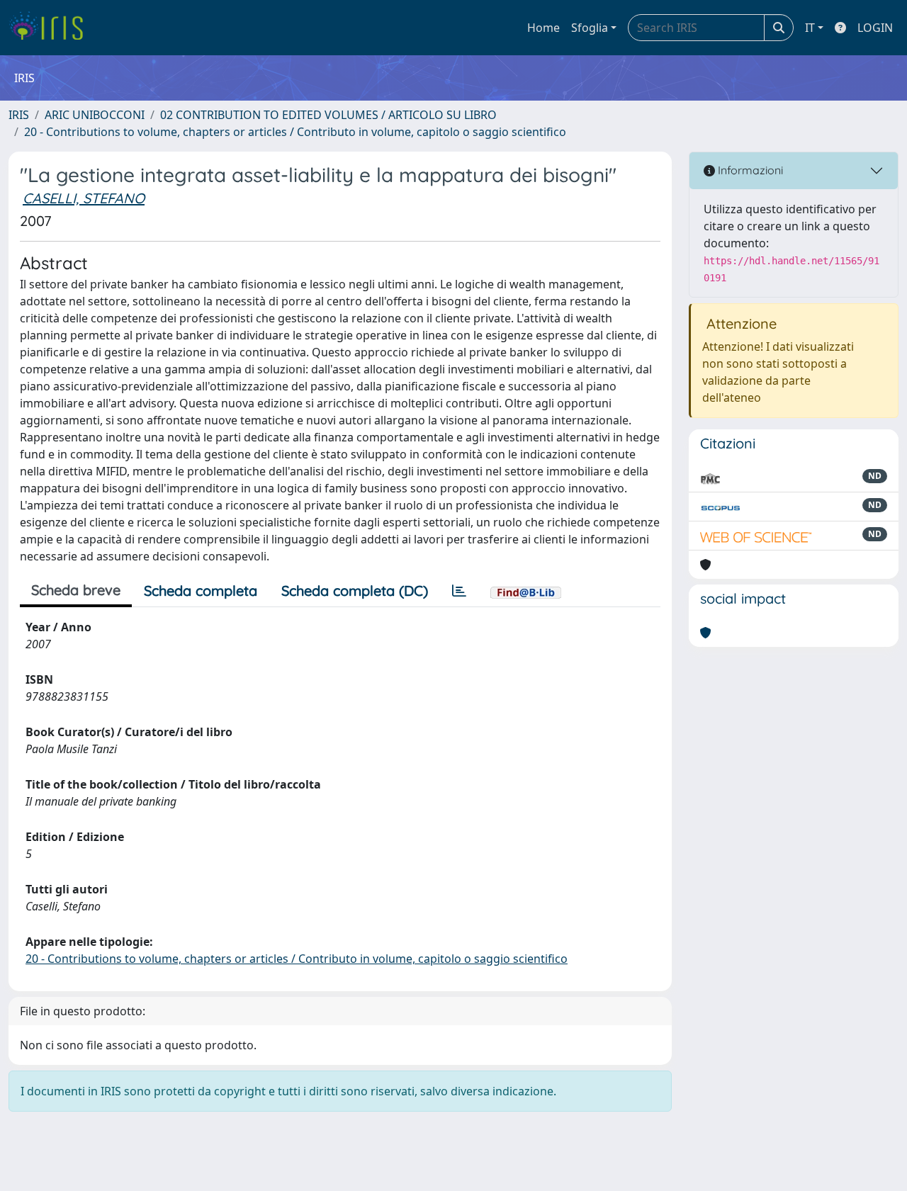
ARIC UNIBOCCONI (95, 115)
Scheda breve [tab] (75, 590)
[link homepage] (51, 28)
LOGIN (875, 27)
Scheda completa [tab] (200, 590)
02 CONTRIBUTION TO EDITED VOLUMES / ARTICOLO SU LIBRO (328, 115)
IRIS (19, 115)
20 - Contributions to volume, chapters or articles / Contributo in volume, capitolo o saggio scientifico (295, 132)
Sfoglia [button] (589, 27)
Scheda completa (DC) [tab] (354, 590)
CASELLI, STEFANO (84, 198)
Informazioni (749, 170)
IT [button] (810, 27)
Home (543, 27)
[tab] (459, 591)
